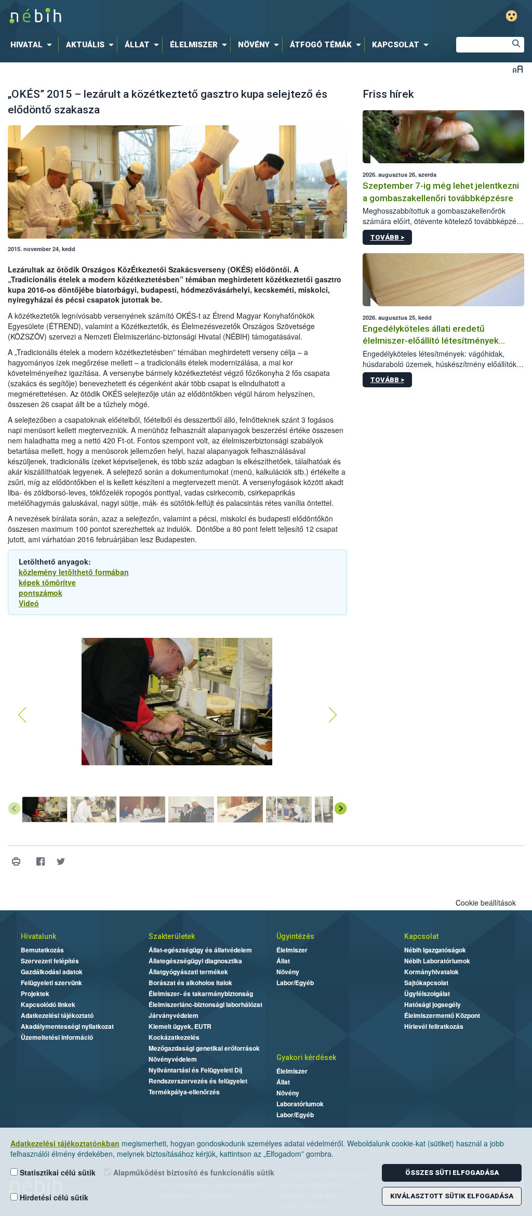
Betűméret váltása (517, 68)
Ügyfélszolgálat (427, 993)
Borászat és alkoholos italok (190, 982)
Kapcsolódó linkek (48, 1004)
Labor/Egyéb (295, 982)
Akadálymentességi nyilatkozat (67, 1026)
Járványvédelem (173, 1015)
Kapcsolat (421, 936)
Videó (29, 603)
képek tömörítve (47, 582)
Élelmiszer (292, 950)
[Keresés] (516, 45)
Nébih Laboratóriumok (437, 960)
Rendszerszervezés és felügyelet (198, 1081)
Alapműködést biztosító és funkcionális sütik (192, 1172)
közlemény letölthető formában (74, 572)
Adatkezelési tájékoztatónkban (64, 1143)
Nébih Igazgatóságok (435, 950)
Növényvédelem (173, 1059)
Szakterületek (172, 936)
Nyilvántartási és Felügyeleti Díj (195, 1070)
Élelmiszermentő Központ (442, 1015)
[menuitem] (33, 45)
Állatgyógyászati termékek (188, 971)
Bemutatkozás (42, 950)
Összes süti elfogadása (452, 1172)
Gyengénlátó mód (511, 15)
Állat (283, 960)
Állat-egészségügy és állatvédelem (200, 950)
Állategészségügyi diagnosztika (195, 960)
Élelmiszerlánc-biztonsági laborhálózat (205, 1004)
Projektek (35, 993)
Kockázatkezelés (174, 1037)
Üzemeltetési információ (57, 1037)
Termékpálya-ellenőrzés (184, 1091)
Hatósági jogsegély (432, 1004)
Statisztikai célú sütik (57, 1172)
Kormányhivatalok (431, 971)
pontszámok (40, 592)
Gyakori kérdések (306, 1057)
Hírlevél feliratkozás (433, 1026)
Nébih (158, 16)
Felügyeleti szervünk (51, 982)
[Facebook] (40, 862)
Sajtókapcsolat (426, 982)
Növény (287, 971)
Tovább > (387, 237)
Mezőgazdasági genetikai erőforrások (204, 1048)
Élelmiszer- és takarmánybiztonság (201, 993)
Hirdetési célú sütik (53, 1197)
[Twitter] (60, 862)
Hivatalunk (38, 936)
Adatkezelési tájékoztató (57, 1015)
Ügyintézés (295, 936)
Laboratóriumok (300, 1103)
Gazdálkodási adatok (52, 971)
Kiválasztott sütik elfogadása (451, 1196)
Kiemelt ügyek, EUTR (180, 1026)
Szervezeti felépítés (50, 960)
